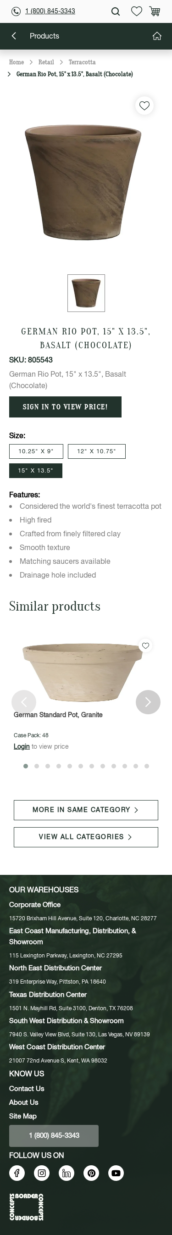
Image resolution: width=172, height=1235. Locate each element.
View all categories (81, 837)
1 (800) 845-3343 (50, 11)
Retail (46, 62)
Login (22, 747)
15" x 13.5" (36, 471)
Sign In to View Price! (65, 407)
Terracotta (82, 62)
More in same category (82, 810)
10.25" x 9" (36, 451)
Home (16, 62)
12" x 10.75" (97, 451)
